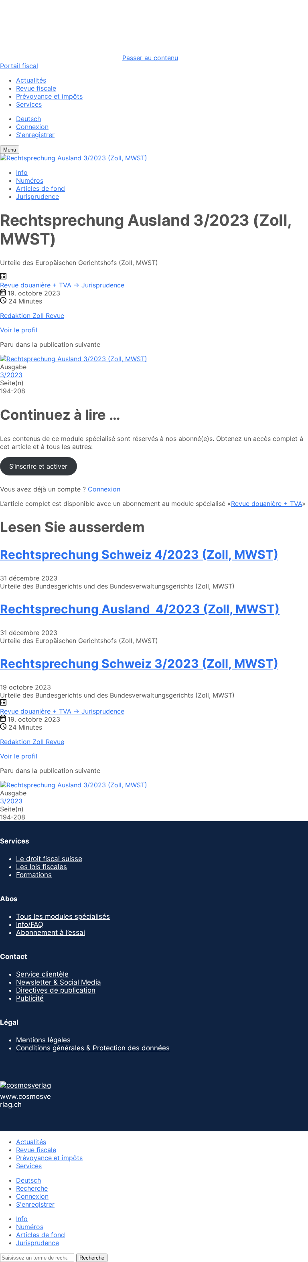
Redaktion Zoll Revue (32, 315)
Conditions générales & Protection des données (93, 1048)
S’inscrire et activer (38, 466)
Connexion (32, 127)
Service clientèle (42, 974)
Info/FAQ (29, 924)
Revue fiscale (36, 88)
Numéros (29, 180)
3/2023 (11, 375)
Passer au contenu (150, 58)
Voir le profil (18, 330)
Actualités (31, 80)
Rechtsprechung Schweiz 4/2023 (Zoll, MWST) (139, 554)
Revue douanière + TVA (266, 504)
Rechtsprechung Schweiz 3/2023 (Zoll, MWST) (139, 663)
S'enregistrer (35, 135)
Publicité (30, 998)
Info (22, 172)
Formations (34, 875)
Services (29, 104)
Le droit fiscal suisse (49, 859)
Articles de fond (40, 188)
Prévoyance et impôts (49, 96)
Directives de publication (55, 990)
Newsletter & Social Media (58, 982)
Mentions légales (43, 1040)
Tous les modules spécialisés (63, 916)
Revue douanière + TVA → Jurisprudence (62, 285)
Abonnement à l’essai (50, 932)
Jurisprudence (37, 196)
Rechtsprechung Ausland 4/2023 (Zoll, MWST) (140, 609)
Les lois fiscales (41, 867)
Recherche (32, 1188)
